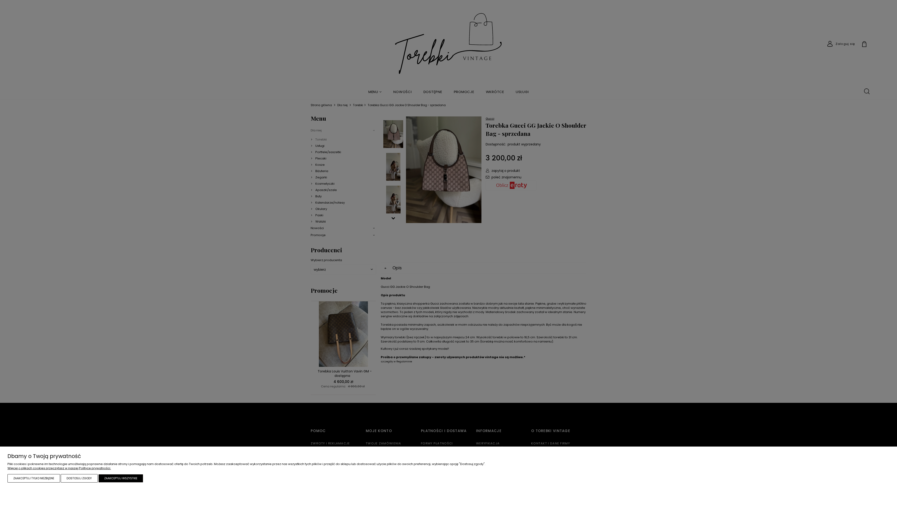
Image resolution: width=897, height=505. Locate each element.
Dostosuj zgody (79, 478)
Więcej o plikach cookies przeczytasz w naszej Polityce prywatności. (59, 468)
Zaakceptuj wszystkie (120, 478)
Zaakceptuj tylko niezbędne (33, 478)
